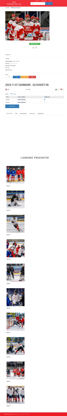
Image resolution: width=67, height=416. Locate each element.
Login (50, 1)
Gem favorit (35, 43)
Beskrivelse (9, 113)
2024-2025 (13, 65)
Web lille (8, 99)
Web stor (8, 102)
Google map (41, 113)
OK (49, 3)
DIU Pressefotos (14, 3)
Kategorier (44, 1)
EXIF (16, 113)
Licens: (7, 94)
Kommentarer (23, 113)
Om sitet (37, 1)
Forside (7, 7)
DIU (9, 89)
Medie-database (16, 7)
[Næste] (36, 47)
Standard (14, 94)
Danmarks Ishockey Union (21, 414)
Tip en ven (32, 113)
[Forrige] (33, 47)
